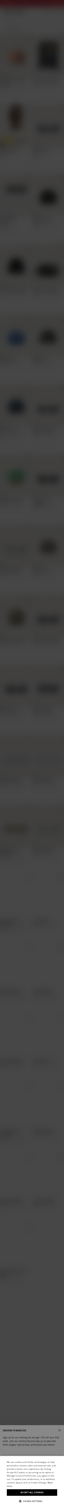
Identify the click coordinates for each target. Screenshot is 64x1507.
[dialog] (32, 1481)
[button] (32, 1501)
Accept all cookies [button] (32, 1492)
